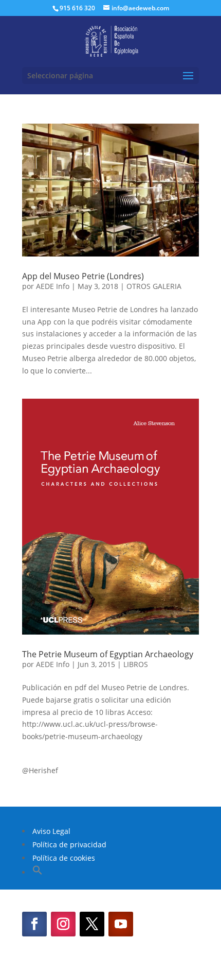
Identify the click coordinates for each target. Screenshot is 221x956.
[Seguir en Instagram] (63, 924)
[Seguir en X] (92, 924)
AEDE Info (52, 286)
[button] (37, 872)
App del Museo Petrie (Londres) (83, 276)
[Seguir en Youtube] (120, 924)
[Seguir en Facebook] (34, 924)
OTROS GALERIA (153, 286)
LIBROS (135, 664)
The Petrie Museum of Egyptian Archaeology (107, 654)
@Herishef (40, 770)
